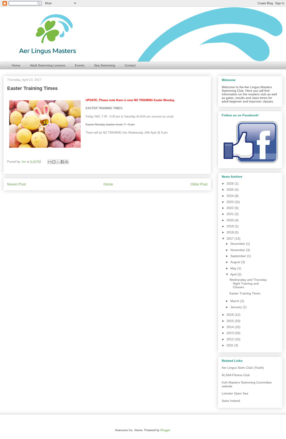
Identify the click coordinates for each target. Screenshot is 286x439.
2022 (231, 208)
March (235, 301)
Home (16, 65)
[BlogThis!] (54, 162)
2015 (231, 321)
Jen (24, 161)
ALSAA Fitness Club (236, 375)
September (238, 256)
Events (79, 65)
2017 (231, 238)
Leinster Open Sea (235, 393)
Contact (130, 65)
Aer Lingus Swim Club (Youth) (243, 367)
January (236, 307)
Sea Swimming (104, 65)
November (238, 250)
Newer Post (16, 184)
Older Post (199, 184)
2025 (231, 189)
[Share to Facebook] (62, 162)
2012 (231, 339)
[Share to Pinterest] (66, 162)
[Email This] (49, 162)
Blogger (165, 430)
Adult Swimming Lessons (47, 65)
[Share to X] (58, 162)
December (238, 243)
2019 (231, 226)
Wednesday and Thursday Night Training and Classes (248, 283)
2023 (231, 202)
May (233, 268)
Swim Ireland (231, 401)
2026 (231, 183)
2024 (231, 196)
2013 (231, 333)
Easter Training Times (244, 293)
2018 (231, 232)
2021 (231, 214)
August (235, 262)
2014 (231, 327)
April (234, 274)
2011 (230, 345)
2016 (231, 314)
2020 (231, 220)
